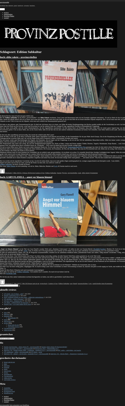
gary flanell (73, 283)
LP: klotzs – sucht (36, 352)
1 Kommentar (93, 173)
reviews (6, 12)
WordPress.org (8, 393)
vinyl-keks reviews (13, 327)
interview (7, 314)
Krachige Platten (9, 16)
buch (45, 283)
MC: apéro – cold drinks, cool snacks (69, 350)
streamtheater (12, 318)
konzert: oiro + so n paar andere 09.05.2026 (17, 304)
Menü (2, 9)
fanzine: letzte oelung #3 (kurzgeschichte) (54, 347)
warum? (6, 18)
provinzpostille (4, 2)
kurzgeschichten (83, 283)
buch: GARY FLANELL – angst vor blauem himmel (26, 177)
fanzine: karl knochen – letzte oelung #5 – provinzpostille (21, 347)
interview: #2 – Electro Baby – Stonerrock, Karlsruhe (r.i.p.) (69, 354)
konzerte (6, 316)
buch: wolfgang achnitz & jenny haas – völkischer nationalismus (24, 297)
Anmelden (7, 388)
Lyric (90, 283)
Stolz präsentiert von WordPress (19, 405)
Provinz (64, 173)
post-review (7, 321)
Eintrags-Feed (8, 389)
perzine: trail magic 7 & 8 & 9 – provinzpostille (18, 348)
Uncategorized (8, 328)
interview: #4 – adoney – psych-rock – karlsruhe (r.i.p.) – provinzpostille (26, 354)
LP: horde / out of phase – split (13, 294)
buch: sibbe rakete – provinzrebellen (18, 57)
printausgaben (8, 14)
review (33, 173)
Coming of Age (40, 173)
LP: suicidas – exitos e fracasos (13, 299)
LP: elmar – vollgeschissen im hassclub (16, 302)
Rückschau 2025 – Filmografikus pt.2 (46, 348)
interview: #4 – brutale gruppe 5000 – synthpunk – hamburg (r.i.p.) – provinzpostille (30, 350)
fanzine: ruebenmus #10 (11, 295)
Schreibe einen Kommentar (104, 283)
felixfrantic (8, 173)
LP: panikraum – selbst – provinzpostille (16, 352)
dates (5, 312)
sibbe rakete (85, 173)
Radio (56, 166)
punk (79, 173)
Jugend (59, 173)
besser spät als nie (33, 283)
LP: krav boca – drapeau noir (13, 301)
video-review (8, 330)
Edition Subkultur (50, 173)
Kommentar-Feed (9, 391)
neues (5, 319)
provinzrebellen (72, 173)
